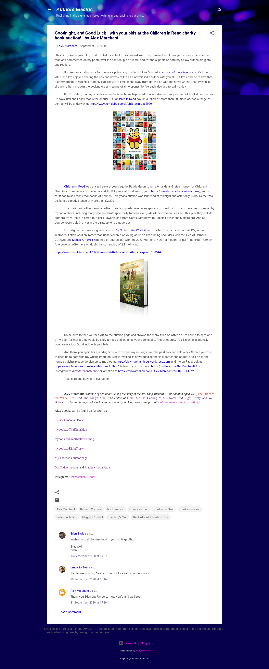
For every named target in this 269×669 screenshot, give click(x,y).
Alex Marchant (66, 509)
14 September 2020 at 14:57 (88, 556)
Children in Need (126, 99)
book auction (115, 509)
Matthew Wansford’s (97, 467)
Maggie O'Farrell (92, 517)
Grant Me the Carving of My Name (151, 398)
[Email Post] (57, 501)
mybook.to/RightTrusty (69, 448)
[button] (212, 34)
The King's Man (117, 517)
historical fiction (67, 517)
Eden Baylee (78, 533)
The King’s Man (94, 398)
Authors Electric (74, 9)
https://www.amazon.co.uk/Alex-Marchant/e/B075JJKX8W (156, 371)
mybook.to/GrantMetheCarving (74, 439)
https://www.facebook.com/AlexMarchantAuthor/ (87, 366)
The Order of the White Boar (177, 72)
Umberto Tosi (79, 567)
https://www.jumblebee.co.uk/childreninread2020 (121, 103)
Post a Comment (70, 612)
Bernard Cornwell (91, 509)
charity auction (138, 509)
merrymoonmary (143, 650)
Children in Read (74, 186)
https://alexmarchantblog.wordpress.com (143, 361)
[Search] (219, 11)
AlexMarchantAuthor (82, 477)
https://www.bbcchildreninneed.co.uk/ (175, 191)
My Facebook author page (71, 458)
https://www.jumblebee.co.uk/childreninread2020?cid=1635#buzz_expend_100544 (108, 252)
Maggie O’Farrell (82, 240)
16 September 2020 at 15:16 (88, 579)
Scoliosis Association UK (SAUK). (178, 402)
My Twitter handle (67, 467)
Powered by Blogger (137, 643)
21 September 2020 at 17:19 (88, 602)
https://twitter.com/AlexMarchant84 (174, 366)
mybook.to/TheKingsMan (71, 429)
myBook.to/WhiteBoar (69, 420)
